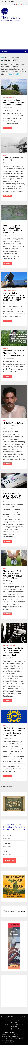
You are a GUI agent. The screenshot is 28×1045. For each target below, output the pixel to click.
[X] (19, 4)
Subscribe (9, 861)
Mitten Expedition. (14, 74)
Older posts (8, 786)
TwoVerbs (5, 1032)
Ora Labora (15, 1036)
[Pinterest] (21, 4)
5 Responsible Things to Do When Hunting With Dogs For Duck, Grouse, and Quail (13, 353)
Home (2, 57)
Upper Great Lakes (7, 1040)
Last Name (7, 843)
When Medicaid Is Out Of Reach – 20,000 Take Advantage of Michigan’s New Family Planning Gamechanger (12, 576)
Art (8, 645)
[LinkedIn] (26, 4)
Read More (7, 128)
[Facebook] (14, 4)
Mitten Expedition (19, 1038)
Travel (5, 223)
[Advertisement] (14, 37)
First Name (7, 835)
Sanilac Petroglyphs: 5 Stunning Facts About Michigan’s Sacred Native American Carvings (12, 229)
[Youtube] (17, 4)
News (4, 420)
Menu (5, 51)
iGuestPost (15, 1034)
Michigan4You (6, 1034)
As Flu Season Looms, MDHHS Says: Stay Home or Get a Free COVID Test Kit (13, 495)
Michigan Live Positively (9, 1042)
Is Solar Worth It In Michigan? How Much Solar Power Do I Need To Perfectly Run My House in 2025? (14, 296)
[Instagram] (24, 4)
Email (5, 851)
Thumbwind (11, 17)
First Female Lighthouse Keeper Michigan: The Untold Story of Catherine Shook (14, 102)
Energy (5, 290)
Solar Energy (12, 290)
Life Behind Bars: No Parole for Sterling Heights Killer (13, 424)
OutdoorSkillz (6, 1036)
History (13, 97)
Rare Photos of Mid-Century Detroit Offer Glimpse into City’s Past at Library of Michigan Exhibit (13, 651)
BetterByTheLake (7, 1038)
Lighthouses (7, 97)
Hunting (5, 348)
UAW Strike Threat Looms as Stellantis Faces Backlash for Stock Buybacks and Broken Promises (14, 731)
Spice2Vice (13, 1032)
